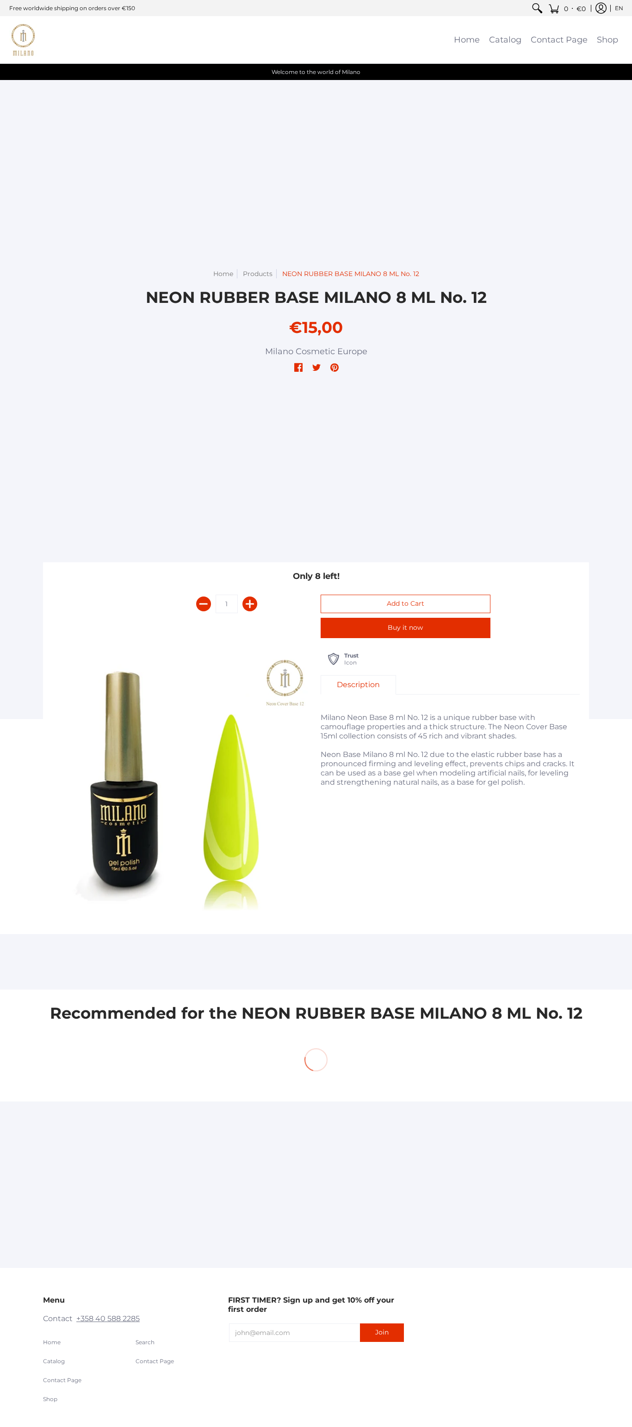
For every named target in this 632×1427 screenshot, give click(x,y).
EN (619, 8)
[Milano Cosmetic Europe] (23, 39)
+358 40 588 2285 (108, 1318)
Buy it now (405, 627)
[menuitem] (537, 8)
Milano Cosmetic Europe (316, 351)
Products (258, 274)
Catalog (54, 1361)
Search (145, 1342)
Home (223, 274)
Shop (50, 1399)
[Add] (249, 604)
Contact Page (62, 1380)
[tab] (358, 685)
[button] (567, 8)
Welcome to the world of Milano (316, 71)
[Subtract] (203, 604)
